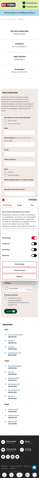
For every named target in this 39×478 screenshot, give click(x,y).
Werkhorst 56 (12, 421)
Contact (12, 468)
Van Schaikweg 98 (14, 384)
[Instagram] (8, 457)
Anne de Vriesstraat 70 (15, 334)
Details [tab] (19, 205)
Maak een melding (19, 34)
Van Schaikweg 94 (14, 390)
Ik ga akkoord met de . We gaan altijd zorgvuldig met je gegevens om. (18, 301)
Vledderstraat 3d (13, 415)
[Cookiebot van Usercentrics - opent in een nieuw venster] (28, 200)
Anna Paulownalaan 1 (15, 366)
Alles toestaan (19, 264)
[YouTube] (17, 457)
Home (3, 19)
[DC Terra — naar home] (8, 5)
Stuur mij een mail (14, 123)
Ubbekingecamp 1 (14, 378)
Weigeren (19, 276)
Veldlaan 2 (11, 396)
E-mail (6, 150)
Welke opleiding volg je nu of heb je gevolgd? (19, 180)
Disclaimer (4, 466)
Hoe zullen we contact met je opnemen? (17, 117)
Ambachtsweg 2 (13, 409)
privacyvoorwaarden (15, 300)
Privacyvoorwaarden (11, 295)
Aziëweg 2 (11, 340)
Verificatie (7, 283)
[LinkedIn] (13, 457)
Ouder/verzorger (13, 175)
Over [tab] (32, 205)
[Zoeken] (4, 475)
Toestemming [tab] (6, 205)
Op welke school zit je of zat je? (14, 189)
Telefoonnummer (10, 159)
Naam (6, 128)
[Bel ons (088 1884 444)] (34, 475)
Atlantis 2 (11, 372)
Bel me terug (12, 120)
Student (10, 172)
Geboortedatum (9, 138)
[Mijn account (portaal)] (11, 475)
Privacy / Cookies (15, 466)
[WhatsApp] (27, 475)
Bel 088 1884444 (19, 59)
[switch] (34, 243)
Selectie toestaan (19, 270)
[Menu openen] (19, 475)
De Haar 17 (11, 347)
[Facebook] (3, 457)
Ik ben (6, 169)
